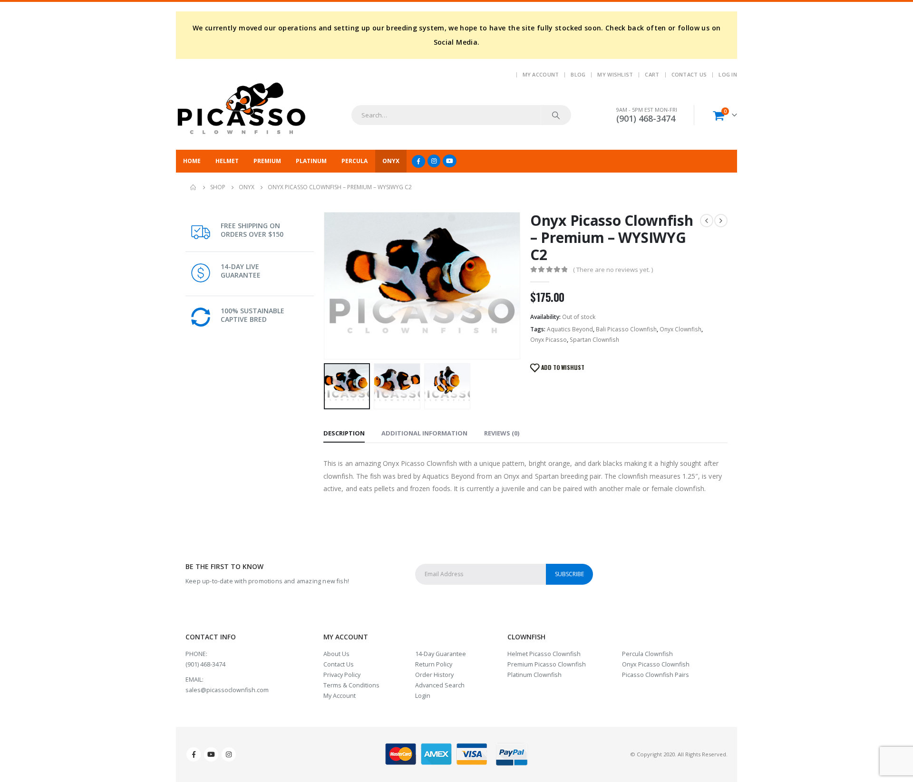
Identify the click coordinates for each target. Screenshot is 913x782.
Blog (578, 74)
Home (192, 161)
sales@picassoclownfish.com (227, 690)
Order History (434, 675)
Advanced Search (440, 685)
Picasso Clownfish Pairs (655, 675)
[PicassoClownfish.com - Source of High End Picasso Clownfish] (241, 109)
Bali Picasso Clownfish (626, 329)
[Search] (556, 115)
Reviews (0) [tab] (501, 433)
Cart (652, 74)
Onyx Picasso (548, 340)
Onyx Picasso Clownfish (656, 664)
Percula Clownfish (647, 654)
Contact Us (689, 74)
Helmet (227, 161)
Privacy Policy (341, 675)
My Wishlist (615, 74)
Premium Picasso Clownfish (546, 664)
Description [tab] (344, 433)
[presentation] (326, 286)
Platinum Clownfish (534, 675)
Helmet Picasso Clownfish (544, 654)
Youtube (211, 754)
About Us (336, 654)
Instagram (229, 754)
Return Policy (433, 664)
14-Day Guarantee (440, 654)
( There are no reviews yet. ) (613, 269)
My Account (541, 74)
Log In (728, 74)
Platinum (311, 161)
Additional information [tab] (424, 433)
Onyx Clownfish (680, 329)
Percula (354, 161)
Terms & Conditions (351, 685)
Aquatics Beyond (570, 329)
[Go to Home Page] (193, 187)
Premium (267, 161)
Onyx (390, 161)
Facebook (193, 754)
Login (422, 696)
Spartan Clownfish (594, 340)
